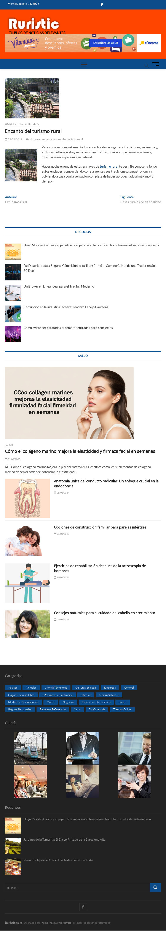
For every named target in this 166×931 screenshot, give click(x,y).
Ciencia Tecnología (56, 687)
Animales (31, 687)
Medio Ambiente (109, 695)
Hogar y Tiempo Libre (21, 695)
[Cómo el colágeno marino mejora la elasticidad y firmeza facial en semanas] (83, 402)
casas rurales (58, 139)
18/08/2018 (62, 577)
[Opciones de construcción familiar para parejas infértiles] (27, 540)
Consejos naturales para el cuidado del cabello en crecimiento (104, 612)
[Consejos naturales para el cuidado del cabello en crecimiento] (27, 624)
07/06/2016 (62, 619)
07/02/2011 (14, 139)
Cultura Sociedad (85, 687)
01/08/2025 (13, 459)
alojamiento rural (40, 139)
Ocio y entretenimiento (22, 123)
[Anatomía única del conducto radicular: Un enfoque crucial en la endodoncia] (27, 498)
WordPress (64, 922)
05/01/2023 (62, 533)
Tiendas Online (122, 709)
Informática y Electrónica (57, 695)
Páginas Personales (20, 709)
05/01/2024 (62, 492)
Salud (9, 444)
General (129, 687)
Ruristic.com (13, 922)
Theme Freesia (48, 922)
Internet (86, 695)
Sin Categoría (97, 709)
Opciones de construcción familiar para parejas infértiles (100, 527)
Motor (50, 702)
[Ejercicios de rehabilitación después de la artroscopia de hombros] (27, 583)
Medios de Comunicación (23, 702)
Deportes (110, 687)
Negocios (68, 702)
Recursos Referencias (53, 709)
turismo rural (75, 139)
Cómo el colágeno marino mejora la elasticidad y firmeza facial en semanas (80, 451)
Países (122, 702)
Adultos (13, 687)
